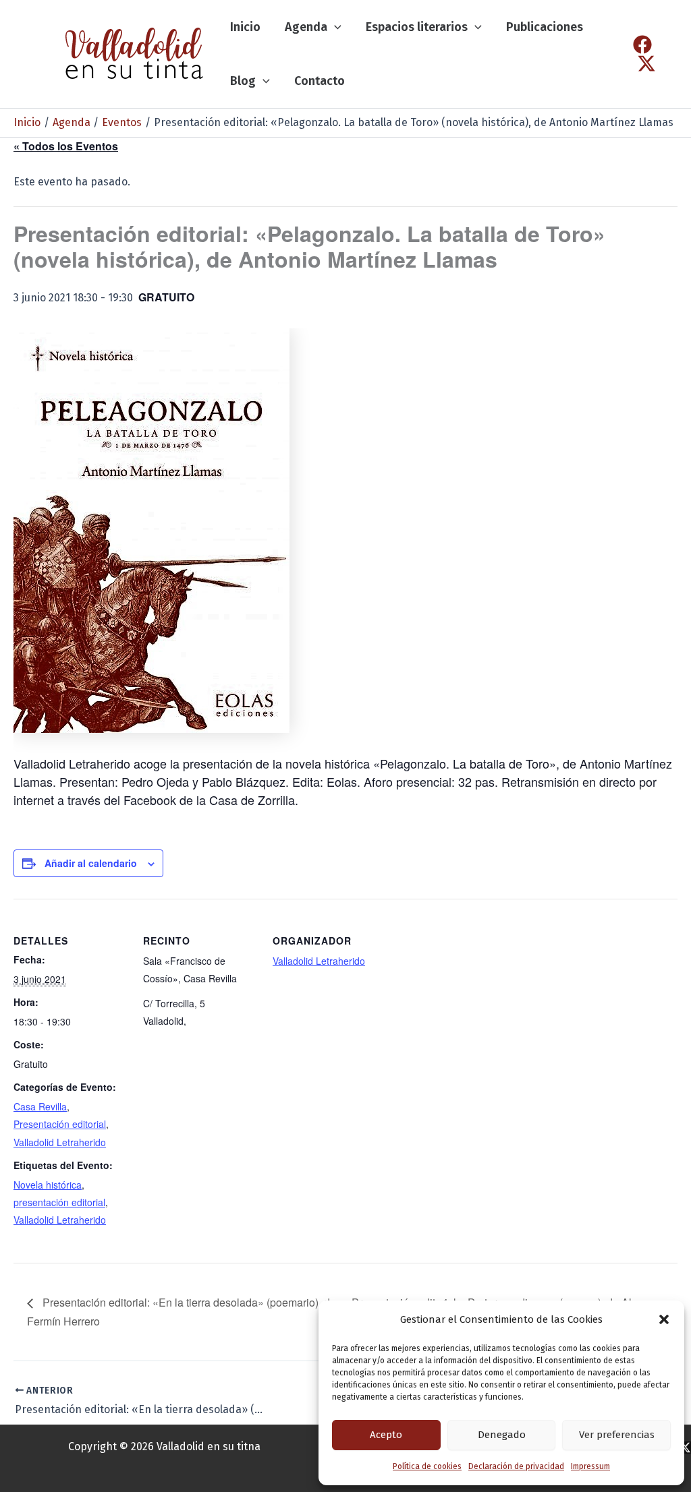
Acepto (386, 1435)
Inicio (245, 27)
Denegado (502, 1435)
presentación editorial (59, 1202)
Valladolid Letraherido (59, 1142)
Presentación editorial (59, 1124)
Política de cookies (427, 1466)
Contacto (319, 80)
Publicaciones (544, 27)
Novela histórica (47, 1184)
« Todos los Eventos (65, 146)
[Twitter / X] (646, 63)
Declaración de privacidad (516, 1466)
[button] (664, 1319)
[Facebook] (642, 44)
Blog (243, 80)
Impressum (590, 1466)
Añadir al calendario (91, 863)
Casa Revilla (40, 1106)
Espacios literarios (417, 27)
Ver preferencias (617, 1435)
